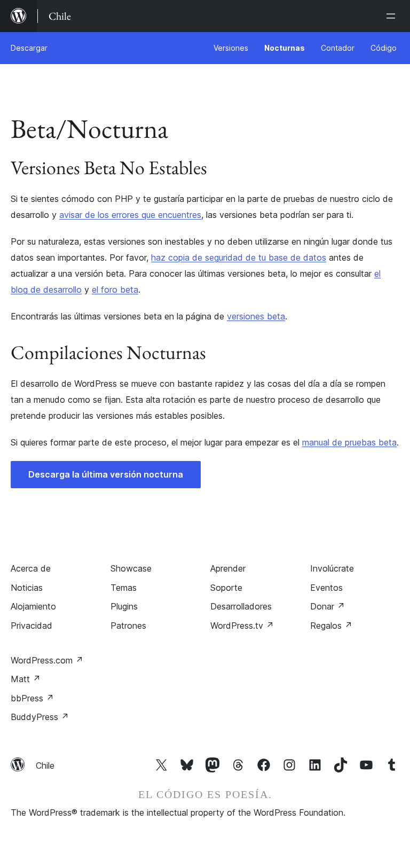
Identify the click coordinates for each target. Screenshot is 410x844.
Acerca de (31, 568)
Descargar (29, 47)
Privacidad (31, 625)
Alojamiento (33, 606)
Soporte (226, 587)
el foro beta (115, 289)
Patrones (128, 625)
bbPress (32, 698)
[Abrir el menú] (393, 16)
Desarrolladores (241, 606)
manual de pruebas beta (349, 442)
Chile (45, 765)
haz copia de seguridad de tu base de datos (238, 257)
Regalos (331, 625)
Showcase (131, 568)
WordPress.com (47, 660)
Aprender (228, 568)
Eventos (326, 587)
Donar (327, 606)
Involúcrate (332, 568)
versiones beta (256, 316)
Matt (26, 679)
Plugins (124, 606)
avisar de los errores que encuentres (130, 214)
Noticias (27, 587)
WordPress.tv (242, 625)
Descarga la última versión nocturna (105, 474)
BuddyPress (40, 717)
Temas (124, 587)
